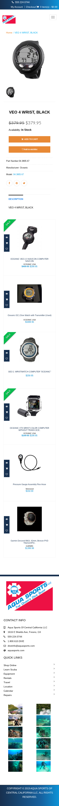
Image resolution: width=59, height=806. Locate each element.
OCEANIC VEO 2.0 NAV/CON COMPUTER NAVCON (29, 260)
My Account (17, 7)
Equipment (9, 673)
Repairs (8, 695)
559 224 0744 (22, 2)
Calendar (8, 691)
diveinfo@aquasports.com (21, 645)
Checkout (31, 7)
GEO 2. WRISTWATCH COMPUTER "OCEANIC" (29, 372)
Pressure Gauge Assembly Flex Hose (29, 484)
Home (9, 32)
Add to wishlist (30, 149)
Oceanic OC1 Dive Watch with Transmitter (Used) (29, 315)
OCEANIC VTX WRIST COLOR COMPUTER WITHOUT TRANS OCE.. (29, 429)
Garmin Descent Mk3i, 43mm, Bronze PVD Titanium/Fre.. (29, 542)
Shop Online (10, 665)
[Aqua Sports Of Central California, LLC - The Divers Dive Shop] (8, 17)
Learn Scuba (10, 669)
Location (8, 686)
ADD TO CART (31, 139)
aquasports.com (16, 650)
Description (16, 199)
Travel (7, 682)
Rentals (7, 678)
